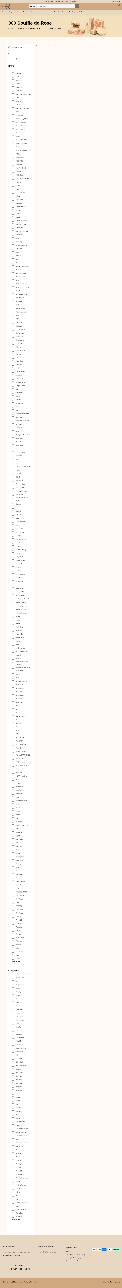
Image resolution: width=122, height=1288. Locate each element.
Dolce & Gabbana (21, 294)
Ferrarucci (19, 365)
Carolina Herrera (21, 207)
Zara (17, 955)
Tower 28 (19, 920)
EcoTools (19, 322)
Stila (17, 867)
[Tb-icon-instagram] (10, 1)
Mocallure (19, 655)
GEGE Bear (19, 379)
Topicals (18, 916)
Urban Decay (20, 938)
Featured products (18, 47)
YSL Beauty (19, 952)
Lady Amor (19, 557)
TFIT (17, 888)
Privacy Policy (71, 1258)
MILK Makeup (20, 648)
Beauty (18, 981)
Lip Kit (18, 1101)
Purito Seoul (20, 787)
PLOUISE (19, 772)
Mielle (18, 641)
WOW (17, 948)
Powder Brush (20, 1174)
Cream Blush (20, 1009)
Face (17, 1030)
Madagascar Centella (23, 599)
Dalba (17, 263)
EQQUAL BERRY (21, 336)
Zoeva (18, 959)
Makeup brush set (22, 1129)
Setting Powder (21, 1185)
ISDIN (18, 477)
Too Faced (19, 913)
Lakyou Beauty (21, 560)
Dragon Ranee (20, 308)
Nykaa (18, 706)
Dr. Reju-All (19, 305)
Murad (18, 674)
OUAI (17, 734)
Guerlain (18, 410)
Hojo (17, 431)
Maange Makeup (21, 592)
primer (18, 1181)
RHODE (18, 815)
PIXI (17, 769)
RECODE (18, 804)
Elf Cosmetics (20, 329)
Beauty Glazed (20, 129)
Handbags (19, 1087)
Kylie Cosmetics (21, 539)
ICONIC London (21, 452)
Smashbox (19, 853)
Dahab (18, 259)
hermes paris (20, 428)
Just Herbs (19, 494)
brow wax (19, 995)
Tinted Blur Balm (21, 1202)
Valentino (19, 941)
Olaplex (18, 720)
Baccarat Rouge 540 (22, 108)
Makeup (18, 1118)
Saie (17, 829)
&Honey (18, 73)
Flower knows (20, 372)
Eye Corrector (20, 1020)
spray (17, 1195)
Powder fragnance (22, 1178)
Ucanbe (18, 934)
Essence (18, 1013)
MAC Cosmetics (21, 595)
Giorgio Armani (20, 386)
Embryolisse (20, 333)
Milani (17, 644)
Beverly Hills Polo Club (23, 150)
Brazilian (18, 182)
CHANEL (18, 217)
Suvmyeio (19, 878)
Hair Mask (19, 1076)
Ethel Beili (19, 343)
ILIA (17, 463)
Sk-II (17, 850)
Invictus (18, 473)
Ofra (17, 713)
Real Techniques (21, 801)
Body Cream (20, 985)
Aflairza (18, 80)
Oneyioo (18, 727)
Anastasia (19, 91)
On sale (15, 59)
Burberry (18, 189)
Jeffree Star (20, 487)
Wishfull (18, 945)
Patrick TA (19, 758)
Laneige (18, 567)
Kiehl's (18, 525)
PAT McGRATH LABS (23, 755)
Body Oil (18, 988)
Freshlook (19, 375)
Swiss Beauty (20, 881)
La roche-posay (21, 550)
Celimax (18, 210)
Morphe (18, 659)
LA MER (18, 546)
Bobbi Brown (20, 175)
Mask (17, 1139)
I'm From (18, 449)
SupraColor (19, 874)
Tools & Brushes (21, 1209)
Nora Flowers (20, 695)
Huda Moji (19, 442)
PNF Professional (21, 776)
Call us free (19, 1265)
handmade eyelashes (23, 421)
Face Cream (20, 1037)
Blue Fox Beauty (21, 168)
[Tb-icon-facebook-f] (2, 1)
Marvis (18, 620)
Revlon (18, 811)
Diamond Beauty (21, 273)
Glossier (18, 400)
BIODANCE (19, 161)
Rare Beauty (20, 794)
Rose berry (19, 822)
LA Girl (18, 543)
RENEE (18, 808)
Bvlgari (18, 196)
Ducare (18, 315)
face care (19, 1034)
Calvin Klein (19, 200)
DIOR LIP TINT (21, 284)
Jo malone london (21, 491)
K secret (18, 504)
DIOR (17, 280)
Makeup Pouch (21, 1132)
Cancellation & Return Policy (75, 1255)
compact (19, 249)
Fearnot (18, 354)
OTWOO (18, 730)
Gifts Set (19, 1058)
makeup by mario (21, 606)
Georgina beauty (21, 382)
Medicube (19, 630)
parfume (18, 1160)
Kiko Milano (19, 529)
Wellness (19, 1216)
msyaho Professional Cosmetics (23, 669)
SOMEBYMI (19, 860)
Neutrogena (20, 688)
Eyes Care (19, 1027)
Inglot (18, 470)
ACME (18, 77)
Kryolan (18, 536)
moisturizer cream (22, 1143)
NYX (17, 709)
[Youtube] (14, 1)
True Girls (19, 923)
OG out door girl (21, 716)
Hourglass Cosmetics (23, 435)
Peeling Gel (19, 1164)
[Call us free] (19, 1261)
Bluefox (18, 171)
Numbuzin (19, 702)
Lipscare (18, 1108)
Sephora (18, 836)
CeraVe (18, 214)
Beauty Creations (21, 126)
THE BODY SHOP (21, 892)
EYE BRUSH (19, 1016)
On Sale (18, 1153)
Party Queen (20, 748)
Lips (17, 1104)
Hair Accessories (21, 1066)
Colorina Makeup (21, 245)
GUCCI (18, 407)
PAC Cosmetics (21, 744)
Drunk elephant (21, 312)
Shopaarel (19, 846)
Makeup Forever (21, 609)
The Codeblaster (115, 1282)
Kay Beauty (19, 515)
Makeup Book (20, 1122)
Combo (18, 999)
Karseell (18, 511)
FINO (17, 368)
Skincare (18, 1192)
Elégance (19, 326)
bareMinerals (20, 115)
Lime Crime (19, 581)
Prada (18, 780)
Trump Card (19, 927)
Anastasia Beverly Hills (23, 94)
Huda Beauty (20, 438)
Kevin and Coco (21, 522)
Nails (17, 1150)
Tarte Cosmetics (21, 885)
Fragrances (19, 1051)
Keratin (18, 1097)
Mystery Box (20, 1146)
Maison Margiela (21, 602)
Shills (17, 843)
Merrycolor (19, 634)
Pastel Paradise (21, 751)
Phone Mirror (20, 1171)
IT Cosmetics (20, 484)
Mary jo (18, 623)
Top (119, 1279)
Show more (16, 962)
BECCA (18, 136)
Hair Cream (19, 1073)
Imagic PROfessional (23, 466)
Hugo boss (19, 445)
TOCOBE (19, 906)
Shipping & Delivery (82, 1258)
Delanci (18, 270)
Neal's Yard (19, 685)
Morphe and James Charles (22, 663)
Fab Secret (19, 347)
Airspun (18, 84)
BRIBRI (18, 185)
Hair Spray (19, 1083)
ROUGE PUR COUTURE (23, 825)
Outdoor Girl (20, 737)
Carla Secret (20, 203)
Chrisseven (19, 228)
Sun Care (19, 1199)
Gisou (17, 389)
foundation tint (21, 1048)
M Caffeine (19, 588)
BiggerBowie (20, 157)
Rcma (17, 797)
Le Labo (18, 578)
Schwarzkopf (20, 832)
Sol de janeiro (20, 857)
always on (19, 87)
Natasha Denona (21, 681)
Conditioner (19, 1006)
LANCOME (19, 564)
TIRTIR (18, 902)
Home (10, 29)
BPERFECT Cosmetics (23, 178)
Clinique (18, 238)
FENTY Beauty (20, 358)
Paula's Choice (20, 762)
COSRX (18, 252)
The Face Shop (21, 895)
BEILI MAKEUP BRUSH (23, 140)
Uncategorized (20, 978)
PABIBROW (19, 741)
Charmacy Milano (21, 224)
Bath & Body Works (22, 119)
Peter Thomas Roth (22, 765)
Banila (18, 112)
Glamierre (19, 396)
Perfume (19, 1167)
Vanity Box (19, 1213)
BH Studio (19, 154)
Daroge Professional (22, 266)
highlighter (19, 1090)
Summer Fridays (21, 871)
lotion (17, 1115)
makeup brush (20, 1125)
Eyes (17, 1023)
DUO (17, 319)
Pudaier (18, 783)
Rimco (18, 818)
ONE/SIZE (19, 723)
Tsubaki (18, 930)
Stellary (18, 864)
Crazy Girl (19, 256)
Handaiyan (19, 417)
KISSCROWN (20, 532)
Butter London (20, 192)
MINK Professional (22, 651)
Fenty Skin (19, 361)
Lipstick (18, 1111)
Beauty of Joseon (22, 133)
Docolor (18, 291)
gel (17, 1055)
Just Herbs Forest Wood (22, 499)
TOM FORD (19, 909)
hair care (18, 1069)
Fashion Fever (20, 350)
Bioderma (19, 164)
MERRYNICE (20, 637)
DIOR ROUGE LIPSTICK (23, 287)
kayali (17, 518)
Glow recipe (20, 403)
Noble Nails (19, 692)
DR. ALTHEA (20, 298)
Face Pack (19, 1044)
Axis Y (18, 105)
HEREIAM (19, 424)
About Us (69, 1252)
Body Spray (19, 992)
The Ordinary (20, 899)
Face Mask (19, 1041)
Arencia (18, 101)
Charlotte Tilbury (21, 221)
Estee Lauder (20, 340)
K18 (17, 508)
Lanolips (18, 571)
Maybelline (19, 627)
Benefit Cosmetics (22, 143)
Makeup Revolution (22, 613)
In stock (10, 53)
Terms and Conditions (73, 1261)
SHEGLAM (19, 839)
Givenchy (19, 393)
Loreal (18, 585)
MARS (18, 616)
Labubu (18, 553)
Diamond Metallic (21, 277)
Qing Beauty (20, 790)
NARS (18, 678)
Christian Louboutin (22, 231)
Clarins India (20, 235)
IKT (17, 459)
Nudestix (19, 699)
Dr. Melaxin (19, 301)
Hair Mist (19, 1080)
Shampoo (19, 1188)
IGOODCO (19, 456)
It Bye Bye (19, 480)
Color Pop (19, 242)
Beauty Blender (21, 122)
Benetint (18, 147)
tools (17, 1206)
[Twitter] (6, 1)
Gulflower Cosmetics (23, 414)
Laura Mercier (20, 574)
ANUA (18, 98)
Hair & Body (19, 1062)
